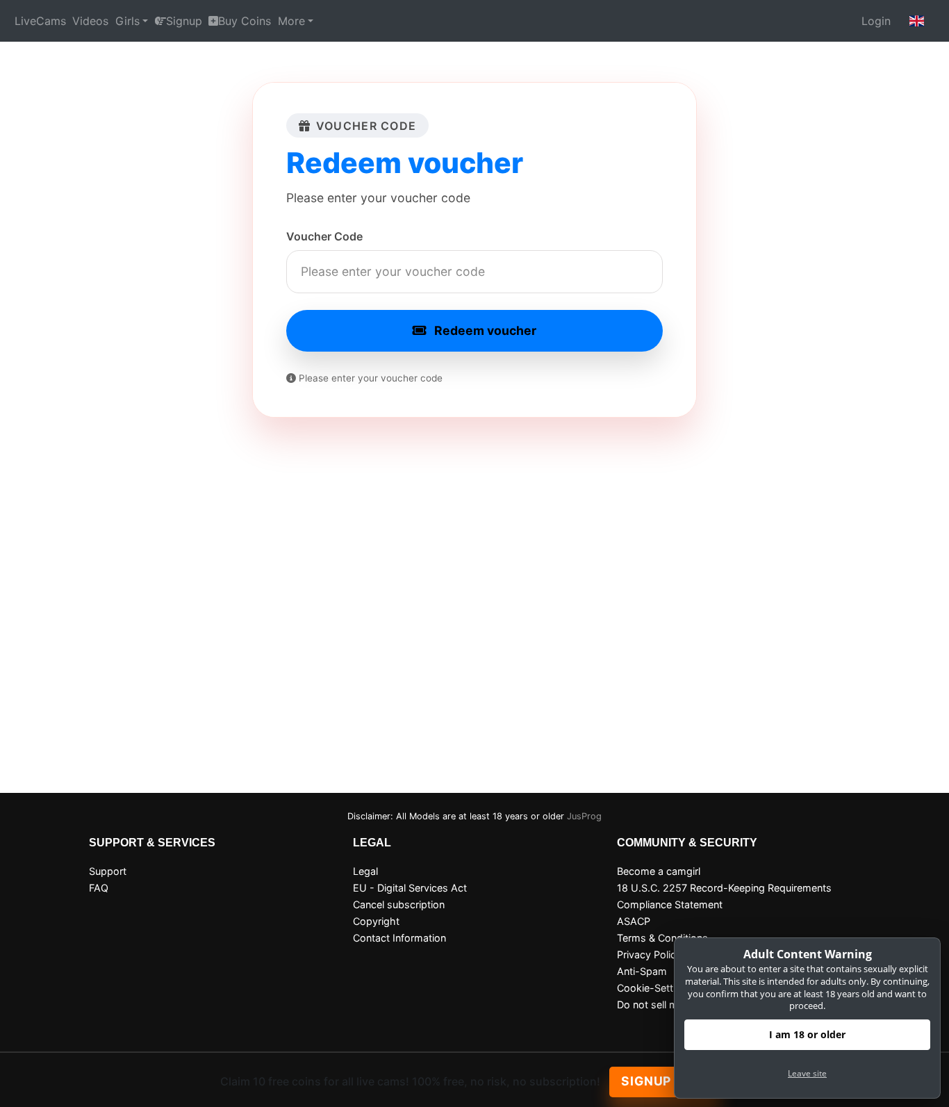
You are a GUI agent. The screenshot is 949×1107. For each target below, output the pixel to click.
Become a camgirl (658, 871)
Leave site (807, 1073)
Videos (90, 21)
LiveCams (40, 21)
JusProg (584, 816)
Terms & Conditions (662, 938)
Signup (184, 21)
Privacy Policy (649, 954)
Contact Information (399, 938)
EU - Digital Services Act (410, 888)
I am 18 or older (807, 1034)
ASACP (633, 921)
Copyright (376, 921)
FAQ (98, 888)
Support (107, 871)
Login (876, 21)
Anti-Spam (642, 971)
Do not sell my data (662, 1004)
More (291, 21)
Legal (365, 871)
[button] (917, 21)
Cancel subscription (399, 904)
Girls (127, 21)
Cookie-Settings (655, 988)
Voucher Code (324, 236)
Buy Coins (244, 21)
